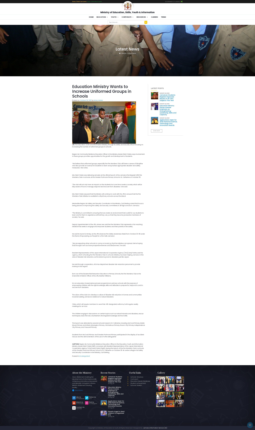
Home (91, 17)
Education (101, 17)
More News (156, 131)
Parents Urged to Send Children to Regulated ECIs (116, 413)
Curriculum (134, 379)
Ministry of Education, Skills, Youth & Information (127, 12)
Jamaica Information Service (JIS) (155, 428)
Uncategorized (84, 356)
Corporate (126, 17)
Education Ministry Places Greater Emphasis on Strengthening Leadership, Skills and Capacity (168, 110)
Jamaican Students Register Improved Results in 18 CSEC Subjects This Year (167, 97)
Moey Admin (98, 100)
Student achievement (138, 383)
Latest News (132, 53)
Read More (79, 390)
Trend (163, 17)
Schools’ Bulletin (136, 385)
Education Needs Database (140, 381)
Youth (113, 17)
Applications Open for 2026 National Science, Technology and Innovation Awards (168, 122)
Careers (154, 17)
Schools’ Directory (136, 377)
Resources (141, 17)
